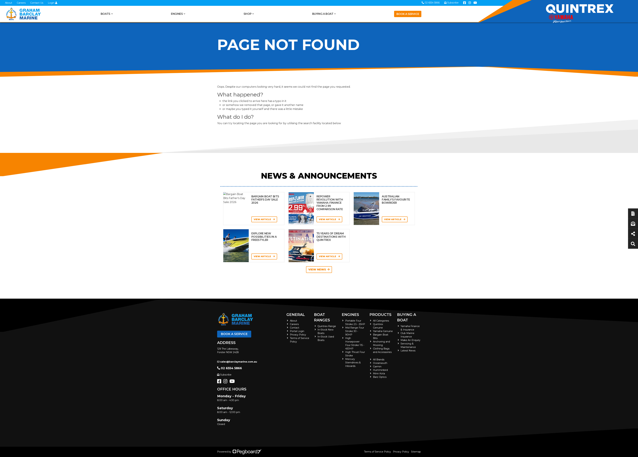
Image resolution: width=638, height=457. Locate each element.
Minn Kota (379, 373)
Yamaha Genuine (383, 331)
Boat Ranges (322, 317)
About (8, 2)
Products (380, 314)
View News (317, 269)
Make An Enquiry (410, 340)
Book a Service (407, 14)
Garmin (377, 366)
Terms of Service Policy (377, 451)
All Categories (381, 320)
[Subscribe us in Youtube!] (232, 382)
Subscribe (225, 374)
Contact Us (36, 2)
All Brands (378, 359)
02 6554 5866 (231, 368)
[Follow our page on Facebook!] (220, 382)
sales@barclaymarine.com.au (238, 361)
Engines (350, 314)
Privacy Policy (298, 334)
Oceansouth (380, 363)
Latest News (408, 350)
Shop (247, 13)
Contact (294, 327)
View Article (263, 219)
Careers (21, 2)
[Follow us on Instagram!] (226, 382)
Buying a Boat (406, 317)
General (295, 314)
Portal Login (297, 331)
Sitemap (416, 451)
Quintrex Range (327, 326)
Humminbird (380, 370)
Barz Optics (379, 376)
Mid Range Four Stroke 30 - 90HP (354, 331)
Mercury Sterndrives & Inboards (353, 363)
